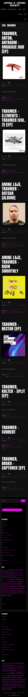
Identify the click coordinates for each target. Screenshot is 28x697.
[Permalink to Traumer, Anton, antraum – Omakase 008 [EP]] (14, 68)
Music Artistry (16, 312)
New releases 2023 (17, 417)
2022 (17, 570)
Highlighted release (21, 99)
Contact (20, 14)
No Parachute (7, 592)
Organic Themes (17, 695)
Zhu (24, 593)
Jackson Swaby (22, 577)
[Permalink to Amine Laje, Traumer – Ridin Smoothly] (14, 287)
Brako (11, 489)
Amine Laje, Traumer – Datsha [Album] (11, 191)
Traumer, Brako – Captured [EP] (13, 463)
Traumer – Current (10, 429)
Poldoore (16, 592)
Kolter (12, 417)
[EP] (5, 99)
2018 (3, 570)
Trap (3, 557)
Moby (8, 579)
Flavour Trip (12, 575)
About (24, 9)
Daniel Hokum (20, 574)
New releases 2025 (6, 247)
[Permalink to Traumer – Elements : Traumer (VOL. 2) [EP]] (14, 141)
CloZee (16, 574)
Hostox (18, 577)
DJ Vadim (7, 575)
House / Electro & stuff (7, 540)
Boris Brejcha (6, 574)
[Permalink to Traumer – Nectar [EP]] (14, 345)
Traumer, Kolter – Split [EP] (13, 391)
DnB (3, 529)
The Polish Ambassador (11, 593)
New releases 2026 (6, 100)
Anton (11, 99)
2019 (6, 570)
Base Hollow (17, 572)
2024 (11, 376)
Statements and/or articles (8, 555)
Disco (3, 527)
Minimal (8, 170)
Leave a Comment (22, 85)
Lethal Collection (12, 9)
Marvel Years (4, 579)
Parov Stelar (12, 592)
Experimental (5, 532)
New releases (3, 9)
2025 (10, 245)
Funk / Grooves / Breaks (11, 243)
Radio (20, 9)
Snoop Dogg (20, 592)
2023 (9, 417)
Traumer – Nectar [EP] (11, 326)
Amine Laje (13, 245)
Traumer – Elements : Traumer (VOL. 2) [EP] (14, 118)
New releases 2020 (14, 582)
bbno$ (21, 572)
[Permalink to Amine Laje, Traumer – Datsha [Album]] (14, 214)
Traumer (13, 100)
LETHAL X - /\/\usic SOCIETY (15, 4)
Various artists (20, 593)
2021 (13, 570)
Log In (25, 14)
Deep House (8, 445)
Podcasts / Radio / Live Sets (8, 550)
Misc (3, 545)
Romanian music (6, 552)
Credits (3, 603)
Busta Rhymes (12, 574)
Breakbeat (4, 522)
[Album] (6, 245)
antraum (15, 99)
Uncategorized (9, 97)
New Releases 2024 (17, 376)
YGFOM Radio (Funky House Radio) (12, 509)
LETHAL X (5, 82)
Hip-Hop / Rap (5, 537)
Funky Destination (19, 575)
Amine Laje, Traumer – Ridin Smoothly (11, 264)
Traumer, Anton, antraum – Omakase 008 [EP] (13, 42)
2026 (8, 99)
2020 (9, 570)
